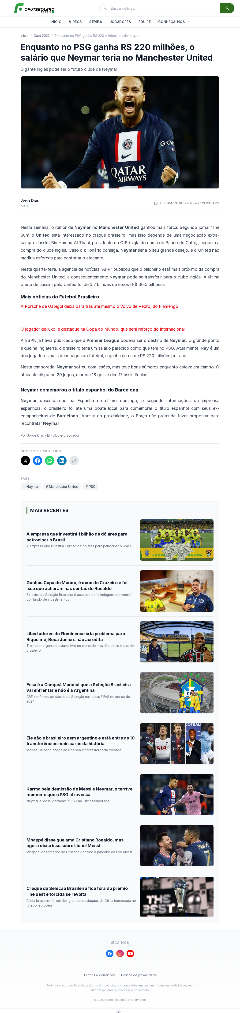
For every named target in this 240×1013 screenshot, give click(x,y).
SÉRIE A (95, 22)
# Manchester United (62, 487)
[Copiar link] (74, 460)
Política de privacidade (139, 975)
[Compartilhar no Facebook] (37, 460)
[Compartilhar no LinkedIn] (62, 460)
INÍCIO (55, 22)
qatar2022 (42, 36)
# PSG (90, 487)
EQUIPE (145, 22)
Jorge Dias (30, 200)
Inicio (25, 36)
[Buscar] (227, 8)
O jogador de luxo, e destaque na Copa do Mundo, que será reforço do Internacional (103, 329)
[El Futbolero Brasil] (34, 8)
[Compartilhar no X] (25, 460)
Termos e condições (99, 975)
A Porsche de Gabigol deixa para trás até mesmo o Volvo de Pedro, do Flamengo (99, 306)
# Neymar (30, 487)
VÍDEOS (75, 22)
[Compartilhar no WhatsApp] (49, 460)
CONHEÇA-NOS (171, 22)
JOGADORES (120, 22)
